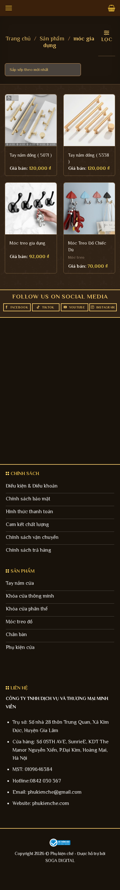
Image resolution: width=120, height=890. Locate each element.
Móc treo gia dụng (27, 243)
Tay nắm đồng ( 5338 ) (88, 158)
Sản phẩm (52, 38)
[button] (8, 8)
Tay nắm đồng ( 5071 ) (31, 155)
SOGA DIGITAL (60, 860)
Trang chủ (18, 38)
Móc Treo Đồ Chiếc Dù (87, 246)
